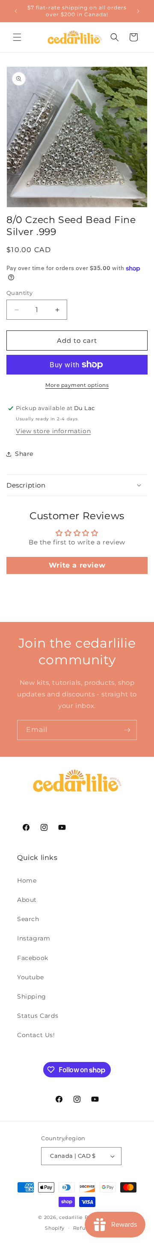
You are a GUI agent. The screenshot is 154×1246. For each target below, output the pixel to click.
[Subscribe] (127, 730)
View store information (53, 431)
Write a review (77, 565)
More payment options (77, 385)
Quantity (19, 292)
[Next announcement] (138, 11)
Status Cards (37, 1016)
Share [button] (24, 454)
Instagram (33, 938)
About (27, 900)
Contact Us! (36, 1035)
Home (26, 880)
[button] (17, 37)
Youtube (30, 977)
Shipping (31, 996)
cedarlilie (71, 1217)
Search (28, 919)
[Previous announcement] (15, 11)
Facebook (32, 958)
